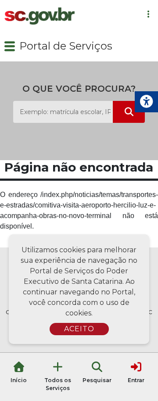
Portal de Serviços (65, 45)
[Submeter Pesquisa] (129, 112)
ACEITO (79, 329)
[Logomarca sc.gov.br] (39, 16)
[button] (9, 46)
